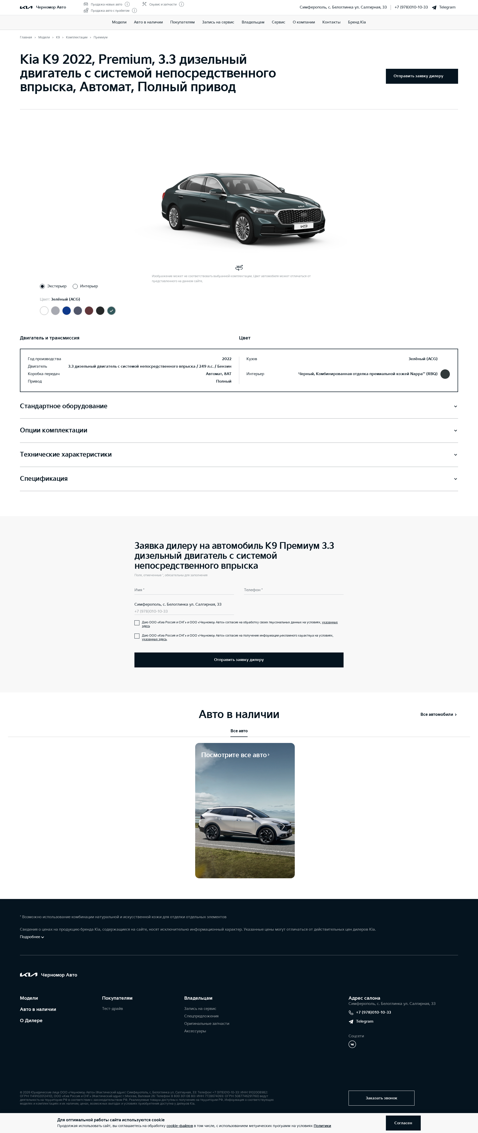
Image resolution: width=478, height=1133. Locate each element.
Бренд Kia (357, 22)
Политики (322, 1126)
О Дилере (31, 1020)
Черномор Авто (51, 7)
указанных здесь (154, 639)
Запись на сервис (218, 22)
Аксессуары (195, 1031)
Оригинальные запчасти (206, 1023)
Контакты (331, 22)
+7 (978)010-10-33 (411, 7)
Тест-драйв (112, 1008)
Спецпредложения (201, 1016)
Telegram (447, 7)
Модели (119, 22)
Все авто (239, 731)
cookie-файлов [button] (180, 1126)
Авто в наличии (148, 22)
